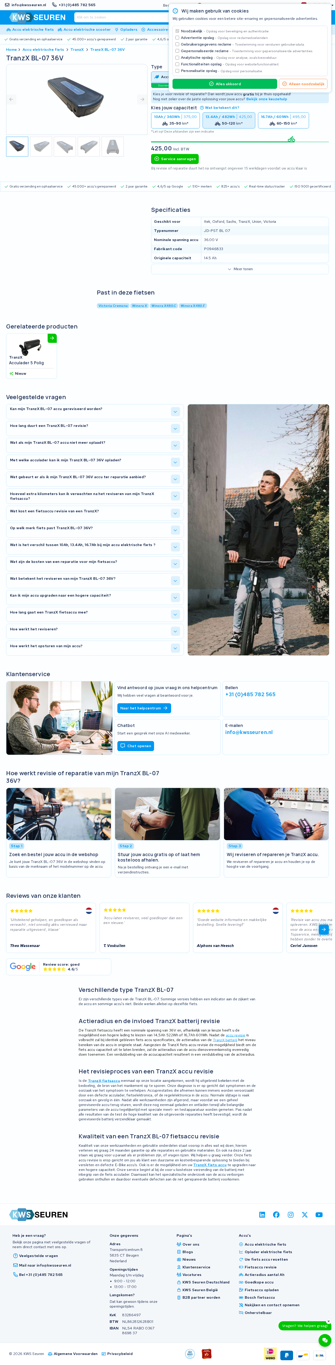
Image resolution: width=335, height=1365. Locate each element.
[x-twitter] (305, 1215)
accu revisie (235, 1035)
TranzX (77, 49)
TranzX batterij (225, 1039)
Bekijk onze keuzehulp (266, 99)
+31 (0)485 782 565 (250, 694)
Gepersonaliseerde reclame (247, 51)
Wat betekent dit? (222, 107)
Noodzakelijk (225, 31)
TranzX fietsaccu (104, 1080)
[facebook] (276, 1215)
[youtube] (319, 1215)
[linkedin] (262, 1215)
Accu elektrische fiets (43, 49)
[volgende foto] (142, 100)
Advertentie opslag (224, 37)
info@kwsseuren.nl (249, 732)
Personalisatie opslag (222, 70)
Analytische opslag (229, 57)
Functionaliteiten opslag (230, 64)
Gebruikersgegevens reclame (243, 44)
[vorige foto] (11, 100)
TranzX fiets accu (210, 1164)
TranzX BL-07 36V (107, 49)
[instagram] (290, 1215)
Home (11, 49)
